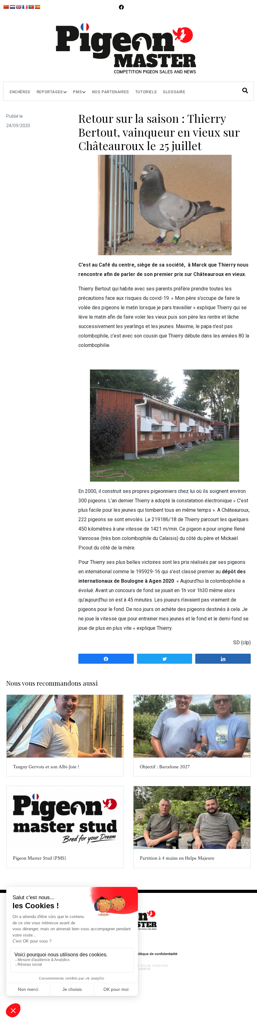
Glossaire (174, 92)
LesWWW (142, 969)
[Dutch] (12, 6)
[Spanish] (37, 6)
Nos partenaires (110, 92)
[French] (25, 6)
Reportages (50, 92)
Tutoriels (146, 92)
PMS (77, 92)
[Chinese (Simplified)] (6, 6)
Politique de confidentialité (155, 954)
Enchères (20, 92)
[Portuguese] (31, 6)
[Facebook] (121, 7)
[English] (18, 6)
